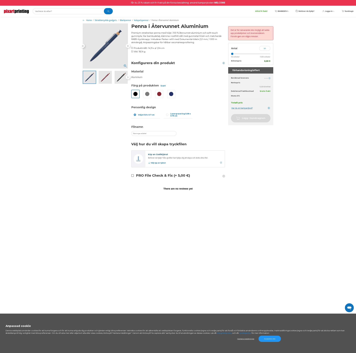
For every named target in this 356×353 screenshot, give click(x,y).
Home (89, 20)
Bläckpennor (125, 20)
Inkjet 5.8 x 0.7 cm (146, 115)
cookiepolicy (245, 333)
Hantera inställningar (245, 339)
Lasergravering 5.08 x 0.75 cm (180, 115)
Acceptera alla (269, 339)
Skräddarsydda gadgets (106, 20)
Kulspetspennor (141, 20)
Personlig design (143, 107)
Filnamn (137, 126)
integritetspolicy (224, 333)
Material (137, 71)
